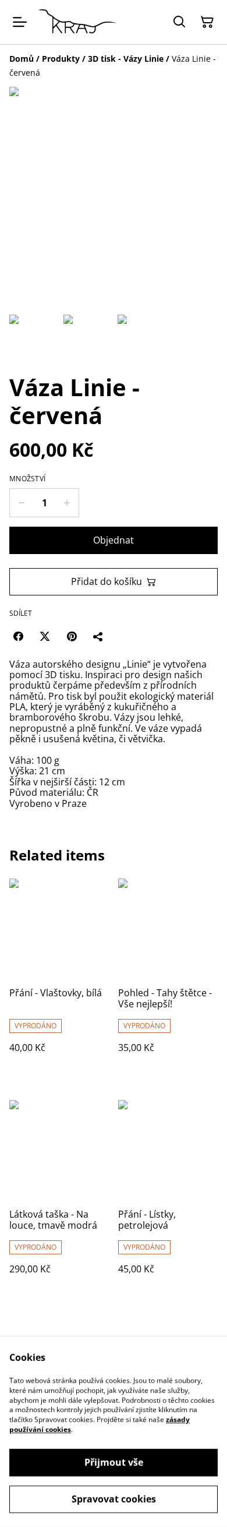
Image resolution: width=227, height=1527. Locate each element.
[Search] (179, 22)
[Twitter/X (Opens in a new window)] (45, 636)
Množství (27, 479)
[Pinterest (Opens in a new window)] (71, 636)
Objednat (113, 540)
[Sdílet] (98, 636)
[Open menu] (20, 22)
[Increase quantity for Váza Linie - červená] (67, 502)
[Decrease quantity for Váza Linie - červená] (21, 502)
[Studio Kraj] (77, 22)
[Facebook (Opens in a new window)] (18, 636)
